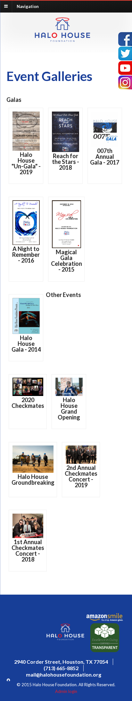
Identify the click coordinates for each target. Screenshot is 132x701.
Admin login (66, 691)
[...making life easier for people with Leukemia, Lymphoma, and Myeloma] (62, 39)
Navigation (28, 6)
